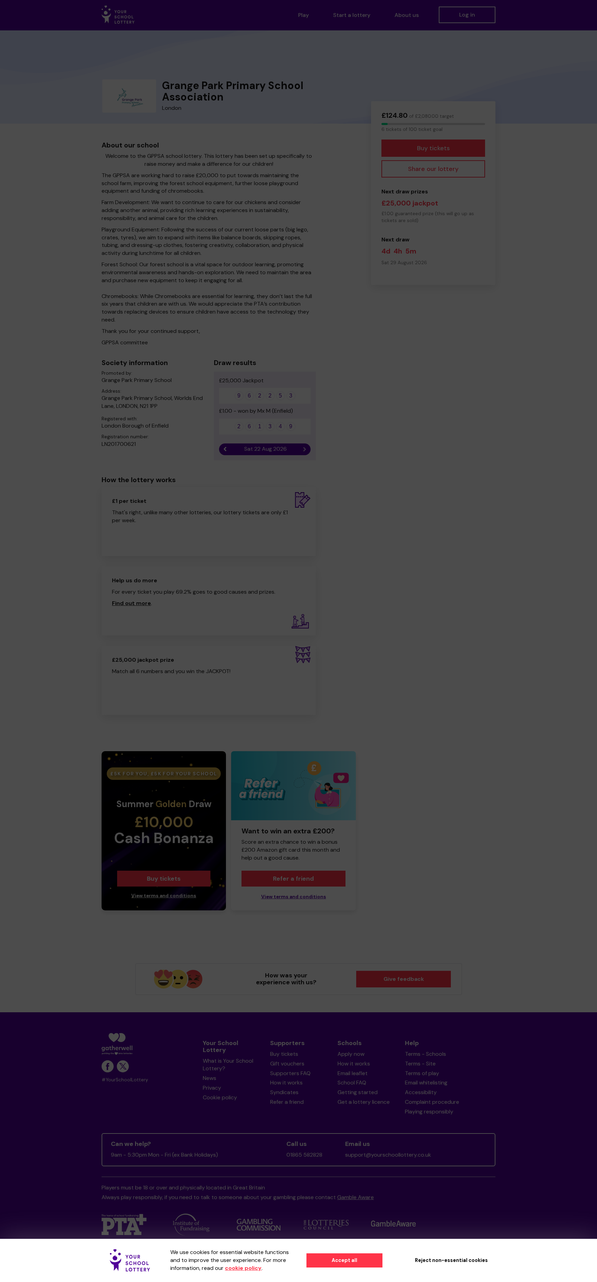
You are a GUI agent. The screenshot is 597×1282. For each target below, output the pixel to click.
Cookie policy (220, 1097)
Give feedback (403, 979)
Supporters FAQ (290, 1073)
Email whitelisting (426, 1082)
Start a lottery (351, 15)
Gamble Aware (355, 1197)
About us (407, 15)
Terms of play (422, 1073)
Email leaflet (353, 1073)
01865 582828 (304, 1154)
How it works (286, 1082)
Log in (467, 14)
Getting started (358, 1092)
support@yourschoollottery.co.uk (388, 1154)
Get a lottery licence (364, 1102)
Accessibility (421, 1092)
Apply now (351, 1054)
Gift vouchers (287, 1063)
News (209, 1078)
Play (303, 15)
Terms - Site (420, 1063)
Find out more (131, 603)
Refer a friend (293, 878)
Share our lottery (433, 169)
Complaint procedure (432, 1102)
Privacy (212, 1087)
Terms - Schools (425, 1054)
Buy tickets (433, 148)
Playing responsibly (429, 1111)
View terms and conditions (163, 896)
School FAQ (352, 1082)
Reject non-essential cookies (451, 1260)
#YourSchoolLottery (125, 1080)
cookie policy (243, 1268)
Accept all (344, 1260)
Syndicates (284, 1092)
